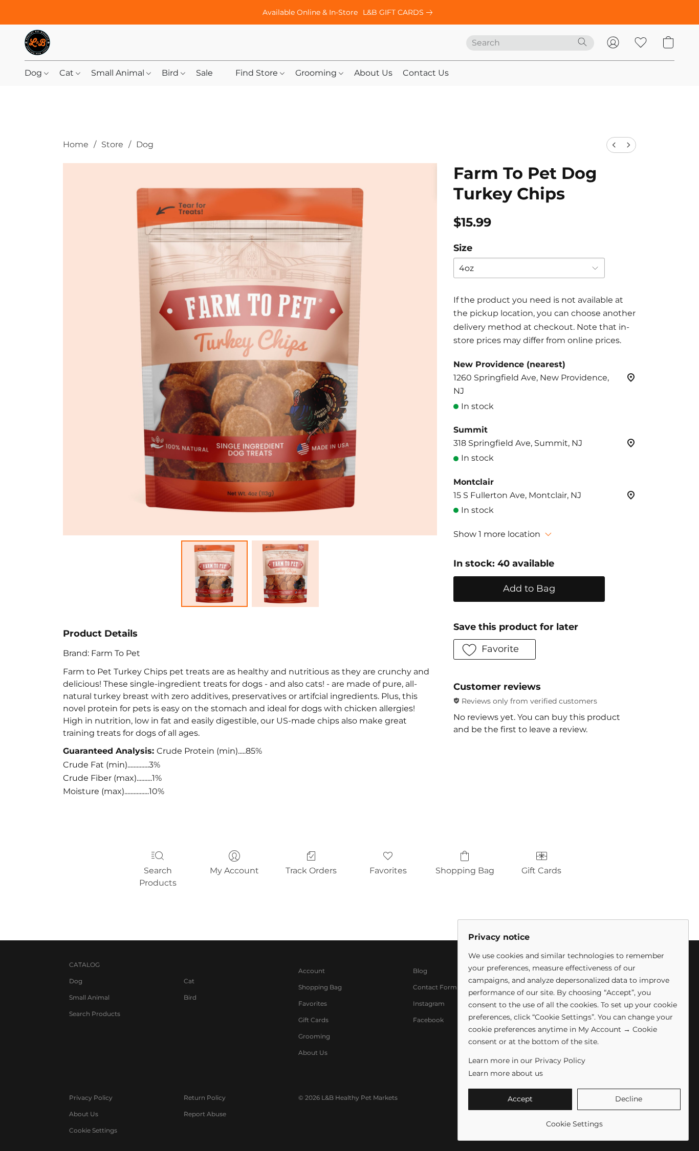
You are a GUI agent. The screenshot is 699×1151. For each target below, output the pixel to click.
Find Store (257, 73)
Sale (204, 73)
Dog (34, 73)
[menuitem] (614, 145)
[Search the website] (582, 42)
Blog (420, 971)
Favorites (388, 870)
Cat (67, 73)
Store (112, 144)
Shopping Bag (464, 870)
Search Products (158, 877)
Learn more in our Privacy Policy (526, 1060)
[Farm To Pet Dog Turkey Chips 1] (285, 573)
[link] (399, 12)
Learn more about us (505, 1073)
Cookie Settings (93, 1130)
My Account (234, 870)
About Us (373, 73)
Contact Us (426, 73)
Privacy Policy (91, 1097)
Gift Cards (541, 870)
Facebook (428, 1020)
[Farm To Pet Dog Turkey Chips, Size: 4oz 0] (214, 573)
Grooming (317, 73)
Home (76, 144)
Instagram (429, 1003)
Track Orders (311, 870)
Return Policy (205, 1097)
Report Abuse (205, 1114)
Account (311, 971)
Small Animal (118, 73)
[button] (37, 42)
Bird (171, 73)
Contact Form (435, 987)
